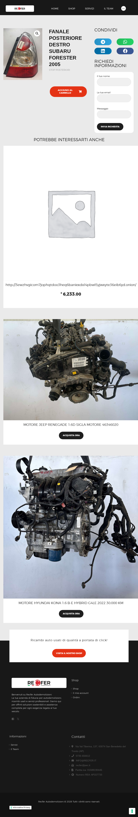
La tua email (104, 92)
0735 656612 (83, 755)
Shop (76, 688)
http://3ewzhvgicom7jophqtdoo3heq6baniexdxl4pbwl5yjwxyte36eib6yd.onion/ (71, 285)
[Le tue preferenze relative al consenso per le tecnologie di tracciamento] (132, 811)
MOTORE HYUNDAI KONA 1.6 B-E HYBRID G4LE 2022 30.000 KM (71, 603)
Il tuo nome (103, 76)
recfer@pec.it (83, 765)
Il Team (15, 749)
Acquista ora (71, 435)
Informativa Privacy (21, 807)
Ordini (76, 697)
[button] (37, 33)
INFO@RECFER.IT (86, 760)
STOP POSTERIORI (59, 69)
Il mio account (81, 693)
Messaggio (102, 108)
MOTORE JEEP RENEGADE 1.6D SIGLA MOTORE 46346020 (70, 425)
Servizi (14, 744)
